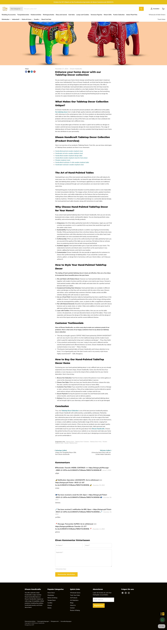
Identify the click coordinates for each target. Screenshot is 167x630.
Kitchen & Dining (52, 598)
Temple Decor (51, 600)
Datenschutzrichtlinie (30, 621)
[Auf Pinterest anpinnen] (34, 72)
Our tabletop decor (61, 112)
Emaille (36, 19)
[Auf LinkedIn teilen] (32, 72)
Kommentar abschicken (66, 574)
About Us (73, 605)
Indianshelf (15, 19)
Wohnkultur (6, 19)
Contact (72, 608)
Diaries (49, 608)
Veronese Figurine (96, 15)
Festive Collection (119, 15)
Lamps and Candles (82, 15)
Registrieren (98, 605)
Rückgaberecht (55, 621)
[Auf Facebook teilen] (26, 72)
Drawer (49, 605)
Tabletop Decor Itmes (96, 441)
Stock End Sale (46, 19)
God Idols (71, 15)
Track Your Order (75, 595)
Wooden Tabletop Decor (70, 443)
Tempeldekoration (23, 15)
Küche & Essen (27, 19)
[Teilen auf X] (29, 72)
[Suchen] (141, 9)
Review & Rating (75, 610)
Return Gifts (108, 15)
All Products (73, 598)
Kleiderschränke (36, 15)
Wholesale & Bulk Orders (157, 15)
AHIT (32, 625)
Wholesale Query (75, 593)
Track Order (161, 19)
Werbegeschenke (48, 15)
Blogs (71, 603)
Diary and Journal (61, 15)
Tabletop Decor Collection (69, 411)
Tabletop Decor (70, 441)
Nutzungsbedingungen (43, 621)
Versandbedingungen (66, 621)
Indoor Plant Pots (131, 15)
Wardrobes (50, 595)
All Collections (74, 600)
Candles (49, 603)
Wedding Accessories (9, 15)
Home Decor (51, 593)
